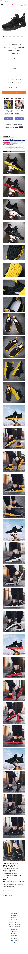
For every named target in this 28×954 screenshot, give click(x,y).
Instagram (14, 935)
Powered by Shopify (14, 940)
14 (21, 36)
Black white (17, 61)
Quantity (10, 87)
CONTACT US (14, 915)
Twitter (14, 931)
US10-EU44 (18, 76)
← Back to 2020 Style (14, 904)
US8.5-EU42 (18, 74)
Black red (19, 63)
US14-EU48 (18, 82)
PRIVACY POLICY (14, 922)
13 (20, 36)
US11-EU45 (10, 79)
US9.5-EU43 (10, 76)
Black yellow (9, 63)
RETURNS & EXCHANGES (14, 924)
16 (24, 36)
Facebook (14, 929)
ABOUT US (14, 913)
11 (17, 36)
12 (18, 36)
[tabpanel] (14, 511)
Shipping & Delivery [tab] (8, 895)
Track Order (14, 917)
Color (14, 58)
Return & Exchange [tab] (8, 890)
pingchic (16, 938)
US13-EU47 (10, 82)
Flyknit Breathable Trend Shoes (9, 111)
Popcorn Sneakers (19, 110)
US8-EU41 (9, 74)
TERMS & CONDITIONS (14, 926)
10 (16, 36)
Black (9, 61)
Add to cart (8, 118)
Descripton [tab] (5, 132)
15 (23, 36)
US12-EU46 (18, 79)
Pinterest (14, 933)
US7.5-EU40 (18, 71)
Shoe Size (14, 68)
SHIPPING (14, 919)
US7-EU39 (9, 71)
